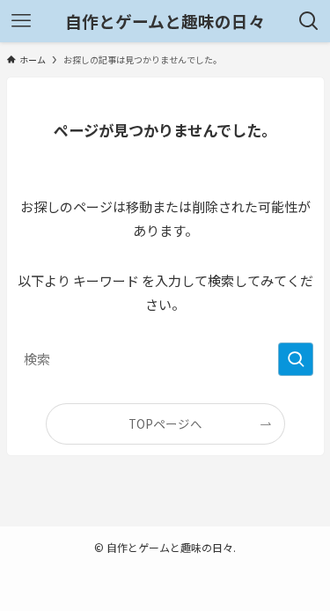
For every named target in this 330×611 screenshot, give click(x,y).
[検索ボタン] (309, 21)
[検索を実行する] (295, 359)
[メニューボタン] (21, 21)
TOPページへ (165, 423)
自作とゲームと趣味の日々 (165, 21)
